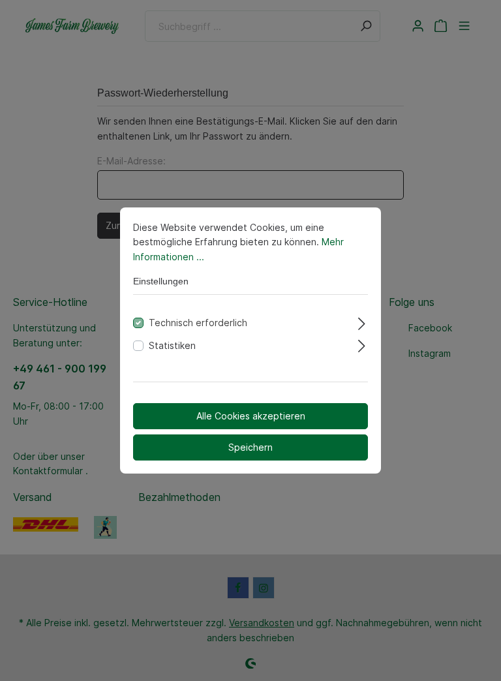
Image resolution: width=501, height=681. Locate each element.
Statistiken (172, 345)
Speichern (250, 447)
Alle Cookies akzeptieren (250, 415)
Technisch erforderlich (198, 322)
